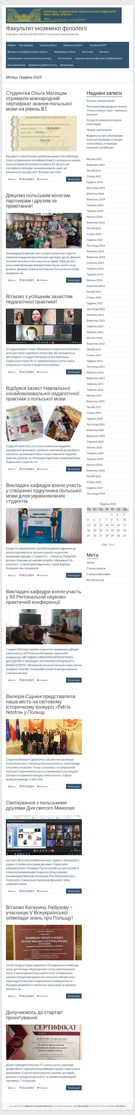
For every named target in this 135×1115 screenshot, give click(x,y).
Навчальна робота (73, 45)
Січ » (111, 544)
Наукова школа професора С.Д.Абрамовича (98, 58)
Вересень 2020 (96, 435)
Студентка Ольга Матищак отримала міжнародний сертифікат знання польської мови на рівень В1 (39, 101)
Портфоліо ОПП (98, 45)
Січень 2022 (94, 355)
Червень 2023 (95, 268)
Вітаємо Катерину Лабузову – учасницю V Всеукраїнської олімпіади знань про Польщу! (39, 912)
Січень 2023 (94, 297)
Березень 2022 (96, 343)
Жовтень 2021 (95, 372)
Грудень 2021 (95, 360)
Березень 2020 (96, 470)
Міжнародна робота (64, 51)
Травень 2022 (95, 332)
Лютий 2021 (94, 407)
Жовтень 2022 (95, 314)
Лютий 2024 (94, 228)
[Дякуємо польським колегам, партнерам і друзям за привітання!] (44, 214)
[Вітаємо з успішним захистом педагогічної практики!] (44, 310)
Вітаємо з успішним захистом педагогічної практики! (39, 298)
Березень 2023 (96, 285)
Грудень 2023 (95, 239)
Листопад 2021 (96, 366)
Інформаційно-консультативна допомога (29, 58)
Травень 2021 (95, 389)
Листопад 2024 (96, 187)
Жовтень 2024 (95, 193)
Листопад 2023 (96, 245)
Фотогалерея (65, 58)
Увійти (90, 562)
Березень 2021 (96, 401)
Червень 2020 (95, 453)
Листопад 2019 (96, 493)
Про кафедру (26, 45)
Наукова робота (48, 45)
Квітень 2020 (94, 464)
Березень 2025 (96, 164)
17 (124, 525)
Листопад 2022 (96, 308)
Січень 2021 (94, 412)
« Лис (104, 544)
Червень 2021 (95, 383)
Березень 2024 (96, 222)
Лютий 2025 (94, 170)
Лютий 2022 (94, 349)
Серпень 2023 (95, 262)
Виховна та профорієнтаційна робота (28, 51)
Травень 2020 (95, 458)
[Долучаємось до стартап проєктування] (44, 1026)
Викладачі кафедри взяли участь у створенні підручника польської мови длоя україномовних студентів (43, 493)
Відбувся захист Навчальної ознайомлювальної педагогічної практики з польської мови (42, 393)
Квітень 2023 (94, 280)
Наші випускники (16, 64)
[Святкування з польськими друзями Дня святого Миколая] (44, 816)
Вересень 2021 (96, 378)
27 (100, 535)
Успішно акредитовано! (101, 100)
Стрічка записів (96, 568)
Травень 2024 (95, 210)
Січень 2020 (94, 482)
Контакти (104, 51)
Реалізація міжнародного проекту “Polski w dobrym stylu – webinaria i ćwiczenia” (107, 110)
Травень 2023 (95, 274)
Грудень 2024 (95, 182)
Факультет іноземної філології (46, 28)
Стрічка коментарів (98, 574)
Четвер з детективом (99, 129)
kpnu (13, 179)
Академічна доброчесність (43, 64)
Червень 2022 (95, 326)
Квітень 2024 (94, 216)
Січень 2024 (94, 233)
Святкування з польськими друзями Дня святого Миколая (40, 805)
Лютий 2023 (94, 291)
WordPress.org (95, 579)
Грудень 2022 (95, 303)
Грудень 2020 (95, 418)
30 (118, 535)
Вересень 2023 (96, 257)
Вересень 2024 (96, 199)
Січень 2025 (94, 176)
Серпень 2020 (95, 441)
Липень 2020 (94, 447)
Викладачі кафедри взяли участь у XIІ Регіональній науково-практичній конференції (43, 596)
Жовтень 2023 (95, 251)
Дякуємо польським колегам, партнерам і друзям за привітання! (38, 200)
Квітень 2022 (94, 337)
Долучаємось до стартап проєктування (34, 1014)
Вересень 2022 (96, 320)
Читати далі (74, 179)
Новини (12, 45)
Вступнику (87, 51)
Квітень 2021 (94, 395)
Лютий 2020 (94, 476)
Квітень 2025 (94, 159)
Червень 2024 (95, 205)
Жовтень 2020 (95, 430)
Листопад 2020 (96, 424)
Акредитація (66, 64)
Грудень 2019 (95, 487)
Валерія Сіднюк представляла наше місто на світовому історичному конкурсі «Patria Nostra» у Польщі (40, 704)
